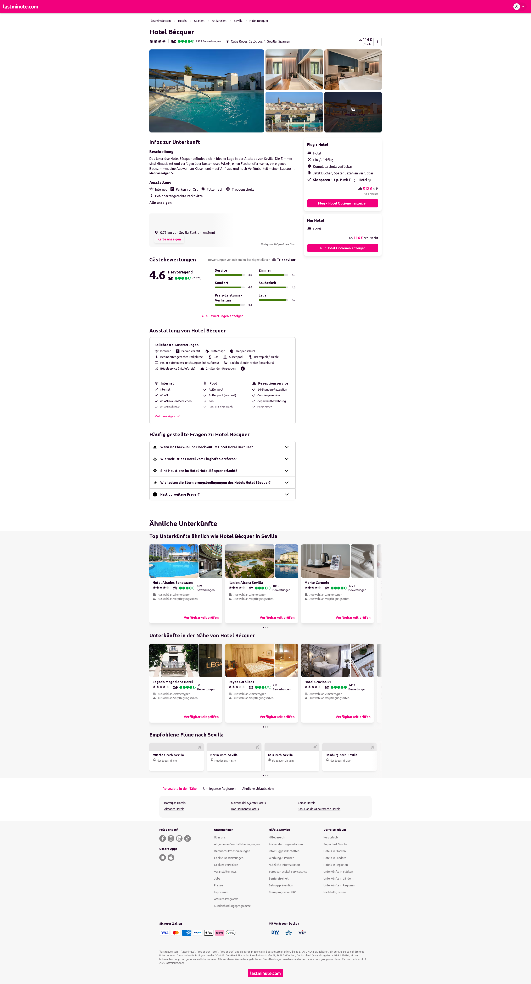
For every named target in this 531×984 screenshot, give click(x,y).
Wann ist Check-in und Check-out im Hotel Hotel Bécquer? (206, 447)
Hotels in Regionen (336, 864)
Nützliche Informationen (284, 864)
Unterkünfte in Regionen (339, 885)
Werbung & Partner (281, 858)
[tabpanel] (265, 807)
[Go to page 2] (265, 627)
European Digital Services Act (288, 871)
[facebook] (162, 838)
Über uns (220, 837)
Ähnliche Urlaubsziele (258, 788)
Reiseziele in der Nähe (180, 788)
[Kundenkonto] (520, 6)
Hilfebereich (277, 837)
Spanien (199, 20)
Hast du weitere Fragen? (180, 494)
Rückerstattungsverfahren (286, 844)
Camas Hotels (306, 803)
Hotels (182, 20)
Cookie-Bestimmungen (229, 858)
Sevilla (238, 20)
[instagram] (171, 838)
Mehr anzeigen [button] (165, 416)
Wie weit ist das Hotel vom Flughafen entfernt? (198, 459)
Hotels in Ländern (335, 858)
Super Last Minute (335, 844)
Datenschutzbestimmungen (232, 851)
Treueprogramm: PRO (282, 892)
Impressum (221, 892)
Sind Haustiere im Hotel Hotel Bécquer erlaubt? (198, 471)
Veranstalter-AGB (225, 871)
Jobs (217, 878)
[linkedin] (179, 838)
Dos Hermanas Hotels (245, 809)
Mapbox (268, 244)
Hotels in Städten (335, 851)
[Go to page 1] (263, 627)
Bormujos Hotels (175, 803)
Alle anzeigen (160, 203)
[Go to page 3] (267, 627)
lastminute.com (161, 20)
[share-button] (377, 42)
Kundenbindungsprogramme (232, 906)
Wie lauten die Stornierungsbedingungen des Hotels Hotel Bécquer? (215, 482)
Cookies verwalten (226, 864)
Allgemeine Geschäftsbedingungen (237, 844)
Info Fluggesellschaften (284, 851)
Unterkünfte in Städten (338, 871)
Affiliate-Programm (226, 899)
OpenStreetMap (285, 244)
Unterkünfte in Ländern (338, 878)
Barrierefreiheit (279, 878)
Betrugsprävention (281, 885)
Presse (218, 885)
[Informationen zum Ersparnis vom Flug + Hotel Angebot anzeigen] (369, 180)
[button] (206, 90)
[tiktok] (187, 838)
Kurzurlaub (331, 837)
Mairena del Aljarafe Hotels (248, 803)
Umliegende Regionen (219, 788)
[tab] (179, 788)
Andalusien (219, 20)
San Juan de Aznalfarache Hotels (319, 809)
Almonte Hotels (174, 809)
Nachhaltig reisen (335, 892)
